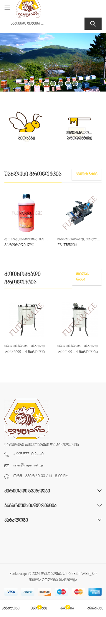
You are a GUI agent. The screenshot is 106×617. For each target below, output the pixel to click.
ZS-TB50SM (67, 245)
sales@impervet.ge (28, 465)
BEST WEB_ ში (84, 574)
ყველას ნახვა (86, 174)
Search (93, 24)
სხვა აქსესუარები (70, 239)
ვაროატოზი (28, 239)
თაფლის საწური (16, 346)
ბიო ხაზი (11, 239)
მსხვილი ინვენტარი (46, 346)
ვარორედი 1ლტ (19, 245)
